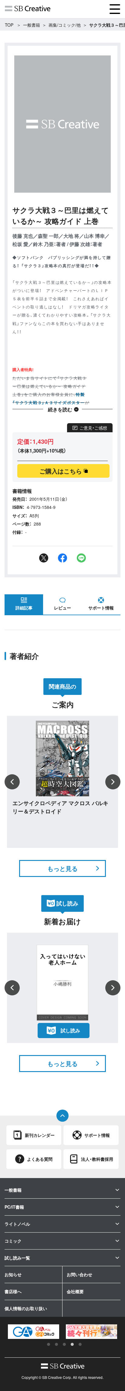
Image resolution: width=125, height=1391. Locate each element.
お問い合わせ (79, 1274)
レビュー (62, 608)
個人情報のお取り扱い (26, 1308)
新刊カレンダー (40, 1135)
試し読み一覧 (17, 1258)
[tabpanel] (37, 1331)
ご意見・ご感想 (93, 428)
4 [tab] (72, 1344)
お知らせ (13, 1274)
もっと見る (62, 868)
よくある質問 (39, 1159)
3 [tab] (64, 1344)
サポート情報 (101, 608)
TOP (9, 25)
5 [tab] (80, 1344)
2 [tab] (56, 1344)
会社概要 (75, 1291)
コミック (13, 1241)
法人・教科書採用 (97, 1159)
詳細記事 (23, 608)
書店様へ (13, 1291)
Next (112, 781)
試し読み (70, 1030)
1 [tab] (48, 1344)
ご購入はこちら (60, 470)
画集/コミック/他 (65, 25)
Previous (12, 781)
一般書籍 (31, 25)
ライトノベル (17, 1224)
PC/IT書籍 (14, 1207)
